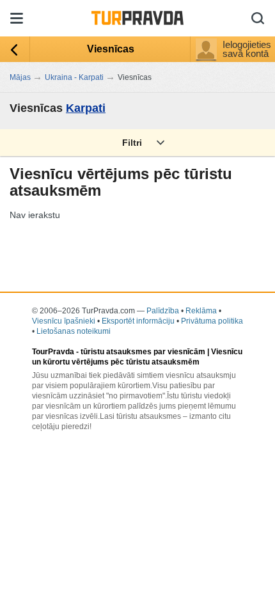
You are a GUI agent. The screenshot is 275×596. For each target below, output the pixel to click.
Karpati (86, 108)
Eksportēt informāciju (138, 321)
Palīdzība (162, 310)
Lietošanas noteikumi (73, 331)
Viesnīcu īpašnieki (63, 321)
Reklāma (201, 310)
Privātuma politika (212, 321)
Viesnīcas (110, 48)
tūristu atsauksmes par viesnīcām (143, 351)
